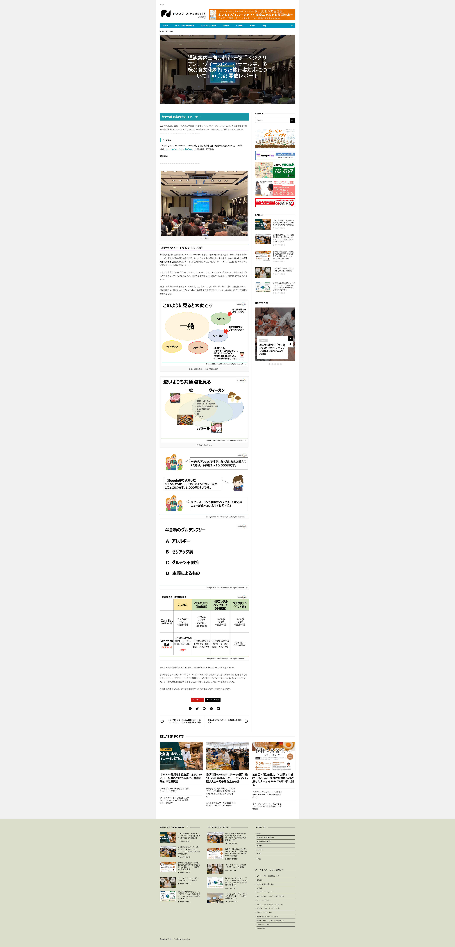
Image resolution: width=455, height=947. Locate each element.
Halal (263, 340)
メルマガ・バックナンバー (265, 892)
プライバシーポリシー (264, 900)
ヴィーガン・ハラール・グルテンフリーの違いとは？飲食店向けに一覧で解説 (267, 806)
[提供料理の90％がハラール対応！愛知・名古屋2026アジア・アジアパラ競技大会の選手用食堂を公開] (263, 239)
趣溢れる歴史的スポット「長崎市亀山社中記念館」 (224, 721)
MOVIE (252, 26)
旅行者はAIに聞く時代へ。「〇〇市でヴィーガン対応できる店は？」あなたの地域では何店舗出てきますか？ (284, 286)
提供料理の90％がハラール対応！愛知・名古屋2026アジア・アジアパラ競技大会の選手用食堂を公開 (283, 238)
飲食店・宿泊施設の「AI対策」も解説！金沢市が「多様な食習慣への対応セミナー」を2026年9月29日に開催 (284, 255)
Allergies (239, 26)
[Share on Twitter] (197, 708)
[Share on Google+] (204, 708)
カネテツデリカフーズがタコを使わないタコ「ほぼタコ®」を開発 (220, 804)
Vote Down (214, 700)
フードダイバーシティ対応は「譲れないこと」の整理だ (283, 269)
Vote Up (199, 700)
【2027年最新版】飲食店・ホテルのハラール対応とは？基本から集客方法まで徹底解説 (283, 222)
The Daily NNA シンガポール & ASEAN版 (270, 896)
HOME (165, 26)
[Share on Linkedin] (218, 708)
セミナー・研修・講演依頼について (268, 876)
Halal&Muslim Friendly (184, 26)
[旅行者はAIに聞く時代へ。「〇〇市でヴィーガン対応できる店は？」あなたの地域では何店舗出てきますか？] (263, 287)
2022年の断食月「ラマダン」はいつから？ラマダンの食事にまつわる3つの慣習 (272, 349)
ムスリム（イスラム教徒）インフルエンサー (271, 904)
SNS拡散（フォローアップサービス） (268, 908)
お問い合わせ (261, 928)
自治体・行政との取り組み (265, 884)
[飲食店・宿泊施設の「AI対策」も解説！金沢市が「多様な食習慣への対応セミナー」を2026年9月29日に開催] (263, 256)
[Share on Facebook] (190, 708)
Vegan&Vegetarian (208, 26)
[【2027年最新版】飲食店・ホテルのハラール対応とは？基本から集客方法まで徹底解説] (263, 224)
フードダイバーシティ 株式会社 (179, 149)
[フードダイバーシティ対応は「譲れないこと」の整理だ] (263, 272)
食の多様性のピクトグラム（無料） (268, 916)
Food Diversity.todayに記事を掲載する (270, 920)
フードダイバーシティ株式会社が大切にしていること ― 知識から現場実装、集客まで (174, 800)
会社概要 (259, 888)
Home (162, 32)
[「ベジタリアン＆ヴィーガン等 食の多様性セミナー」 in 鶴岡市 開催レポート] (215, 898)
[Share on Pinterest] (211, 708)
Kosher (226, 26)
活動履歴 (259, 880)
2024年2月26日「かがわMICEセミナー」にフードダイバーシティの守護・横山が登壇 (184, 721)
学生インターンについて (264, 912)
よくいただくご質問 (263, 924)
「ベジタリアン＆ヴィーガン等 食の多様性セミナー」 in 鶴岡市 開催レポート (267, 794)
